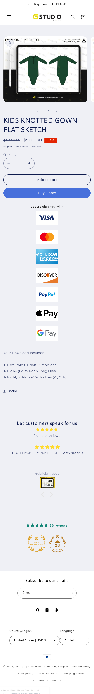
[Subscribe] (71, 593)
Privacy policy (24, 673)
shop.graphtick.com (28, 666)
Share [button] (12, 391)
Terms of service (48, 673)
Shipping (8, 147)
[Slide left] (37, 111)
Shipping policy (74, 673)
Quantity (9, 154)
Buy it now (47, 193)
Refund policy (81, 666)
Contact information (49, 680)
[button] (9, 17)
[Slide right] (57, 111)
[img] (47, 429)
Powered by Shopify (55, 666)
